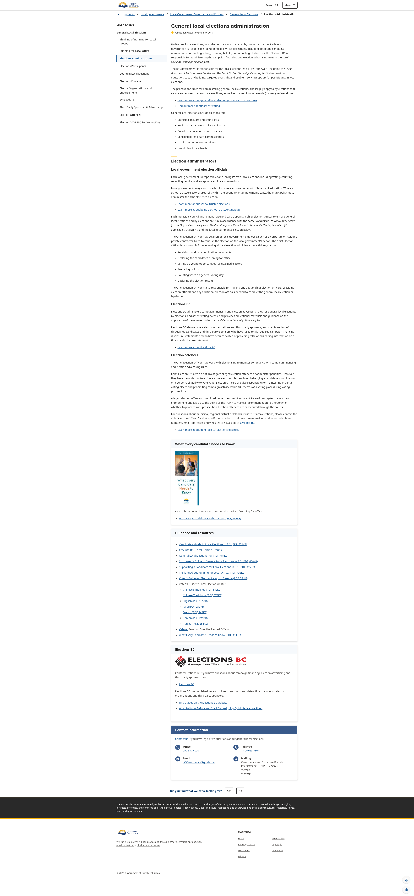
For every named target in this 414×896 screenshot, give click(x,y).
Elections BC (186, 684)
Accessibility (278, 838)
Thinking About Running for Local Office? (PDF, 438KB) (212, 572)
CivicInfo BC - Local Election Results (200, 550)
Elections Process (130, 81)
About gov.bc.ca (246, 844)
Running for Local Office (134, 51)
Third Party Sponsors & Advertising (141, 107)
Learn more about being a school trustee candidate (209, 209)
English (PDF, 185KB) (195, 601)
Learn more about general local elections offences (208, 429)
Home (241, 838)
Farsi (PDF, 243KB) (194, 606)
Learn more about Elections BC (196, 347)
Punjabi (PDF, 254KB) (195, 623)
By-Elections (127, 99)
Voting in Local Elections (134, 73)
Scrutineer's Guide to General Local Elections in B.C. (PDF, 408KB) (218, 561)
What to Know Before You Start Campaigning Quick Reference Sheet (220, 708)
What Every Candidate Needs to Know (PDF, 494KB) (210, 518)
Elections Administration (136, 58)
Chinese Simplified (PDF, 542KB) (202, 589)
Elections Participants (133, 66)
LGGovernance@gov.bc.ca (199, 762)
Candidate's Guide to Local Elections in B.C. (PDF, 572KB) (213, 544)
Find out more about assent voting (199, 106)
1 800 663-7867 (250, 750)
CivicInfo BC (247, 423)
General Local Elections (244, 14)
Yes (229, 791)
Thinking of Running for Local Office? (138, 42)
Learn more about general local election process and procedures (217, 100)
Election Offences (130, 115)
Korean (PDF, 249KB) (195, 618)
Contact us (181, 739)
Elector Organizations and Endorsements (136, 90)
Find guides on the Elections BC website (203, 702)
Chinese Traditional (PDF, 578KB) (202, 595)
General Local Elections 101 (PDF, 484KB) (203, 555)
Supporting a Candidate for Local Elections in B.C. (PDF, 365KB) (217, 567)
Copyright (277, 844)
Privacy (242, 856)
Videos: (183, 629)
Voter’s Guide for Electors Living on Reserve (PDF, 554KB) (213, 578)
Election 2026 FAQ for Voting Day (140, 122)
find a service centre (148, 845)
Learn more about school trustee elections (204, 204)
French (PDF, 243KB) (195, 612)
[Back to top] (406, 880)
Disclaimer (244, 850)
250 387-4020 (191, 750)
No (240, 791)
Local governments (152, 14)
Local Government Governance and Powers (196, 14)
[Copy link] (406, 890)
